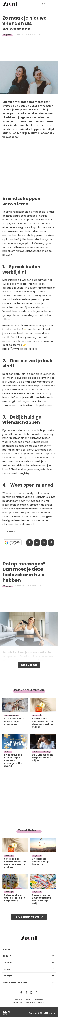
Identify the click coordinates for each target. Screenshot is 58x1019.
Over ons (28, 999)
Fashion (7, 962)
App (51, 542)
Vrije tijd (7, 34)
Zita (38, 35)
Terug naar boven (27, 917)
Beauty (6, 955)
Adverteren (38, 999)
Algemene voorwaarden (24, 1002)
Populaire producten (14, 982)
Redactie (18, 999)
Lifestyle (7, 975)
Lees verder (29, 665)
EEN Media (50, 1013)
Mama (6, 949)
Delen (29, 542)
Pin (44, 542)
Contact (40, 1002)
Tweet (37, 542)
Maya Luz (41, 586)
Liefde (6, 969)
